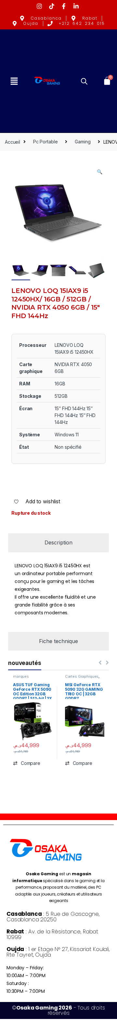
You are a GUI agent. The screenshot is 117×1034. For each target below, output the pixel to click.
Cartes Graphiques (82, 676)
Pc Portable (45, 141)
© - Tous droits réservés (58, 1010)
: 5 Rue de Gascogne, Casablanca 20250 (52, 916)
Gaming (82, 141)
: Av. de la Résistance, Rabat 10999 (52, 934)
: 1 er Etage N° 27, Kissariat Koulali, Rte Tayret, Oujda (58, 952)
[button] (13, 81)
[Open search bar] (84, 81)
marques (21, 676)
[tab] (58, 542)
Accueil (12, 141)
